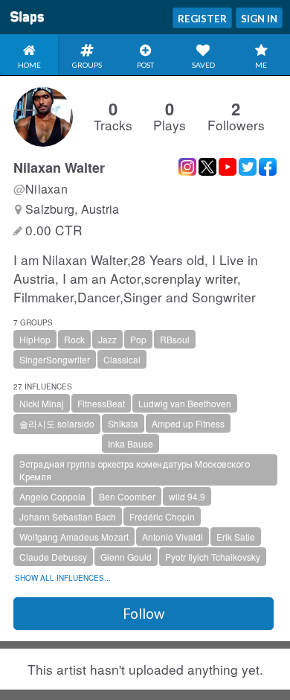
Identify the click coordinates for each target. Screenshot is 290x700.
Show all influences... (63, 578)
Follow (143, 613)
